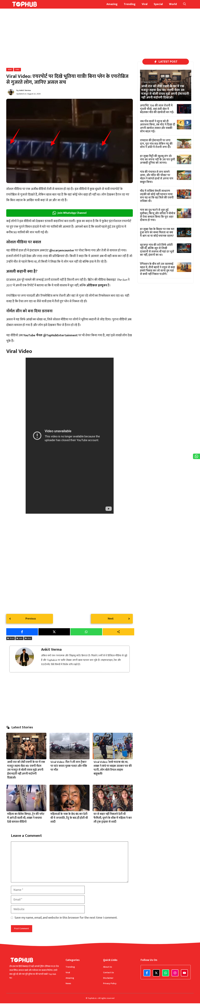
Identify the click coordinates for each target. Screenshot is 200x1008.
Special (158, 4)
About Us (107, 967)
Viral (145, 4)
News (10, 69)
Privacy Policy (109, 983)
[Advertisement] (69, 40)
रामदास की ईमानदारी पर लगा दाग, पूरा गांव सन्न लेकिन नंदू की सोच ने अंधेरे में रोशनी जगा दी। (156, 143)
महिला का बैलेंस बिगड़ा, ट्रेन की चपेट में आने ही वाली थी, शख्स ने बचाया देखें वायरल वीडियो (25, 818)
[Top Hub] (24, 4)
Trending (129, 4)
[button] (184, 4)
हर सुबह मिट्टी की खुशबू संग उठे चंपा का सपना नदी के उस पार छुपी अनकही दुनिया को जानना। (157, 159)
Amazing (112, 4)
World (173, 4)
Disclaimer (108, 978)
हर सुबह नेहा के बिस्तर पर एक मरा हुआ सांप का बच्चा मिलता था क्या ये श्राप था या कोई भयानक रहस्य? (157, 232)
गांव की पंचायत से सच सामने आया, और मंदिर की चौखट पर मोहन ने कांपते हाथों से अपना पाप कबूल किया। (156, 177)
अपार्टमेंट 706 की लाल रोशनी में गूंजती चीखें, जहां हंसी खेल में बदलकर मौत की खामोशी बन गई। (157, 109)
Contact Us (108, 972)
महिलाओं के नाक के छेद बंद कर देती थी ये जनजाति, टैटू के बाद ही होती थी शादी (69, 818)
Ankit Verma (25, 90)
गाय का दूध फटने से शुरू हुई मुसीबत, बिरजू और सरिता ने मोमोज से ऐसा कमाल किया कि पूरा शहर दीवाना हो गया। (157, 215)
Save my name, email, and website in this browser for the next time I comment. (66, 917)
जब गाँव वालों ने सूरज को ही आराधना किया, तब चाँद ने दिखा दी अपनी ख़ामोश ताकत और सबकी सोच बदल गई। (157, 126)
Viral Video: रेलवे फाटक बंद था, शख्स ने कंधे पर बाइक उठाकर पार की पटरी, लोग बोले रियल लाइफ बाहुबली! (113, 768)
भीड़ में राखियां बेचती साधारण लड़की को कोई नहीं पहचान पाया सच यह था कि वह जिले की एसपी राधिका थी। (157, 196)
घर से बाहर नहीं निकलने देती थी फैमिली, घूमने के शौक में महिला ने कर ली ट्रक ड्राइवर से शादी (113, 818)
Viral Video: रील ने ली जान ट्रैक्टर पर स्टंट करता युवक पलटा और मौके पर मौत (68, 766)
